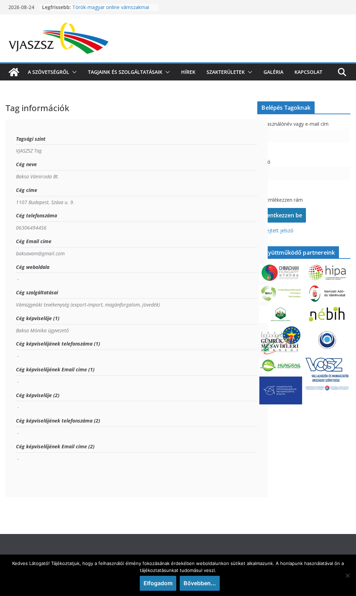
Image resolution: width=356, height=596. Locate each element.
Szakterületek (226, 72)
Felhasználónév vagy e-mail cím (293, 124)
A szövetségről (48, 72)
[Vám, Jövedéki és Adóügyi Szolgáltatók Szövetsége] (14, 72)
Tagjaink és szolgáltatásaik (125, 72)
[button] (73, 72)
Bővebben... (200, 583)
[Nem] (347, 575)
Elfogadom (158, 583)
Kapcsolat (308, 72)
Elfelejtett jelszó (275, 230)
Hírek (188, 72)
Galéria (273, 72)
